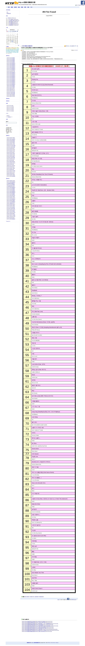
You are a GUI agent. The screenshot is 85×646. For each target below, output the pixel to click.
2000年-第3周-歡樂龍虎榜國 (11, 79)
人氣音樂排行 (36, 596)
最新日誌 (7, 55)
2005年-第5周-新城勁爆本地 (11, 176)
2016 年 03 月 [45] (10, 105)
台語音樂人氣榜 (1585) (13, 20)
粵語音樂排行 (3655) (12, 21)
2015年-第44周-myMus (11, 204)
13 (14, 37)
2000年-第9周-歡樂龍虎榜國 (11, 64)
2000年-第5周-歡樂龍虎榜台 (11, 72)
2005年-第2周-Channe (11, 172)
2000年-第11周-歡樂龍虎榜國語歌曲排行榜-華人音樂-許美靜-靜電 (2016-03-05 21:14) (37, 622)
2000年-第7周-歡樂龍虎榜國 (11, 69)
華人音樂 (17, 47)
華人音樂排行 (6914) (12, 19)
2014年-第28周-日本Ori (11, 162)
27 (14, 41)
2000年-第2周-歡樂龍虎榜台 (11, 80)
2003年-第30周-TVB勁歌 (11, 138)
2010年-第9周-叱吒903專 (11, 161)
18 (10, 39)
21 (15, 40)
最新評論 (7, 98)
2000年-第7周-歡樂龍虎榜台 (11, 68)
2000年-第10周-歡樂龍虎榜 (11, 60)
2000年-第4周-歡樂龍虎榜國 (11, 76)
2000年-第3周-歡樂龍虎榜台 (11, 77)
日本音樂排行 (8, 51)
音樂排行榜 (32, 596)
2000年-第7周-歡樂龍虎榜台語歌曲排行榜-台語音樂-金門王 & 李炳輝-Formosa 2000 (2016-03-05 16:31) (40, 630)
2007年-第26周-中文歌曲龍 (11, 151)
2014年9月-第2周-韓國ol (11, 208)
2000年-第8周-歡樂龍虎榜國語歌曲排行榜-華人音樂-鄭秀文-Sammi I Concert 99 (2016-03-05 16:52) (39, 629)
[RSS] (17, 19)
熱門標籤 (12, 45)
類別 (7, 15)
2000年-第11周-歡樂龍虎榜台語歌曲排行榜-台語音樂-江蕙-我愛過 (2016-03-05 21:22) (37, 621)
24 (8, 41)
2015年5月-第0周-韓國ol (11, 147)
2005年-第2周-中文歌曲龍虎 (11, 215)
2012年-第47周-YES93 (11, 149)
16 (7, 39)
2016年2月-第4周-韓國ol (11, 93)
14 (15, 38)
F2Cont (8, 115)
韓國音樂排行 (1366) (12, 25)
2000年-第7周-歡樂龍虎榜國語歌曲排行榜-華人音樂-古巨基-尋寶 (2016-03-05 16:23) (37, 631)
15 (17, 38)
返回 (73, 45)
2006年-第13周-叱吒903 (10, 164)
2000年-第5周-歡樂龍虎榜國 (11, 73)
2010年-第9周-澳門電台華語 (11, 195)
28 (15, 42)
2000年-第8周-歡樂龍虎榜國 (11, 67)
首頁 (9, 7)
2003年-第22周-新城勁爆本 (11, 140)
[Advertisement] (40, 35)
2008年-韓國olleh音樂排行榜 (27, 45)
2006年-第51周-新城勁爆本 (11, 207)
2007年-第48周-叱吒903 (10, 169)
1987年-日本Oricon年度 (11, 212)
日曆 (7, 27)
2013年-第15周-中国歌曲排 (11, 196)
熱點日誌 (7, 178)
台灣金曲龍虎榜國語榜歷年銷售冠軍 (11, 183)
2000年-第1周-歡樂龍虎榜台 (11, 83)
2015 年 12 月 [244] (10, 109)
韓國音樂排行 (41, 596)
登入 (7, 12)
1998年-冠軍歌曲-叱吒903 (11, 203)
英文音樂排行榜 (9, 53)
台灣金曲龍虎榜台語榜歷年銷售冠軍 (11, 186)
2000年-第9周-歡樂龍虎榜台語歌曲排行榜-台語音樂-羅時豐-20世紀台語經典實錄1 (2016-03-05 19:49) (40, 625)
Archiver (53, 642)
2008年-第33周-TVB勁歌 (11, 205)
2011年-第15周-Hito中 (11, 148)
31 (8, 43)
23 (7, 41)
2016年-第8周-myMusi (11, 88)
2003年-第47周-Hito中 (11, 152)
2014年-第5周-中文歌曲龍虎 (11, 171)
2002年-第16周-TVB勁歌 (11, 168)
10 (8, 37)
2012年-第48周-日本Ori (11, 197)
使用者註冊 (9, 13)
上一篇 (70, 45)
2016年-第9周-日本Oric (11, 90)
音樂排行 (28, 596)
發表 (28, 7)
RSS (31, 7)
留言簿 (15, 7)
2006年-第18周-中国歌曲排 (11, 174)
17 (8, 39)
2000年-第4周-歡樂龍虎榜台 (11, 75)
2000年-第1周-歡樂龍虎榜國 (11, 84)
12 (12, 37)
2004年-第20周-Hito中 (11, 166)
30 (7, 43)
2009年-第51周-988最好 (11, 156)
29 (17, 42)
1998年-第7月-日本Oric (11, 165)
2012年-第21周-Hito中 (11, 217)
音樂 (25, 596)
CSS (51, 642)
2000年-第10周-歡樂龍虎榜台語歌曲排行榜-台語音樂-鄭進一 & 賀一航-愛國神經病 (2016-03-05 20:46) (40, 623)
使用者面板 (8, 9)
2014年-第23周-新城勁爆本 (11, 141)
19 (12, 39)
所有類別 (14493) (11, 18)
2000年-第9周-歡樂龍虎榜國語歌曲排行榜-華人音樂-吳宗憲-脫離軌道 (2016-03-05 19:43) (37, 627)
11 (10, 37)
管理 (25, 7)
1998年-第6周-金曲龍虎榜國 (11, 139)
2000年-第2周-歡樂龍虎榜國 (11, 81)
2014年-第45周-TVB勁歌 (11, 143)
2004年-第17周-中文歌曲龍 (11, 144)
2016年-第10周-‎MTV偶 (11, 71)
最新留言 (7, 100)
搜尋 (7, 119)
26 (12, 41)
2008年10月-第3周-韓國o (11, 145)
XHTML (48, 642)
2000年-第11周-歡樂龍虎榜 (11, 58)
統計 (7, 125)
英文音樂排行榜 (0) (12, 22)
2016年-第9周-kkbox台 (11, 89)
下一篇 (77, 45)
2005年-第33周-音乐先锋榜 (11, 159)
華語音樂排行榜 (9, 48)
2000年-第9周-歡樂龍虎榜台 (11, 63)
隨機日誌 (7, 135)
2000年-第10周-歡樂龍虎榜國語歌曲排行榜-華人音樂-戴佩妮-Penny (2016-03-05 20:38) (37, 624)
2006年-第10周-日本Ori (11, 209)
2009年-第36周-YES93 (11, 180)
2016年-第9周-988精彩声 (11, 95)
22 (17, 40)
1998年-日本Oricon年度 (11, 216)
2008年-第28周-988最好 (11, 213)
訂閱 (66, 45)
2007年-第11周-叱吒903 (10, 160)
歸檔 (22, 7)
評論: (59, 599)
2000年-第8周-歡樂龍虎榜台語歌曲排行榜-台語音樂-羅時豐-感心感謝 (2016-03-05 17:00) (37, 628)
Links (7, 113)
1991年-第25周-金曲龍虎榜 (11, 200)
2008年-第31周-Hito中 (11, 173)
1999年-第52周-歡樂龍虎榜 (11, 85)
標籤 (12, 7)
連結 (19, 7)
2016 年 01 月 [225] (10, 108)
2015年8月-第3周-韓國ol (11, 157)
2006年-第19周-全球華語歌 (11, 153)
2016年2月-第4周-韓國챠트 (11, 92)
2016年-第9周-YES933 (11, 96)
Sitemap (57, 642)
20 (14, 39)
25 (10, 41)
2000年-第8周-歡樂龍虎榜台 (11, 66)
